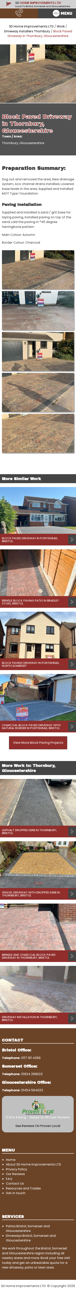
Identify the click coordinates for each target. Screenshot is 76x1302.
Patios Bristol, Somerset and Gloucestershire (28, 1228)
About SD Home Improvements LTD (33, 1164)
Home (10, 1160)
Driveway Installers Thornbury (27, 31)
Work (61, 26)
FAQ (9, 1179)
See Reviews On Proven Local (37, 1126)
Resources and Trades (23, 1188)
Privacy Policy (16, 1169)
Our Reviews (15, 1174)
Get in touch (15, 1193)
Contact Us (15, 1183)
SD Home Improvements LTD (31, 26)
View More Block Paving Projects (38, 742)
